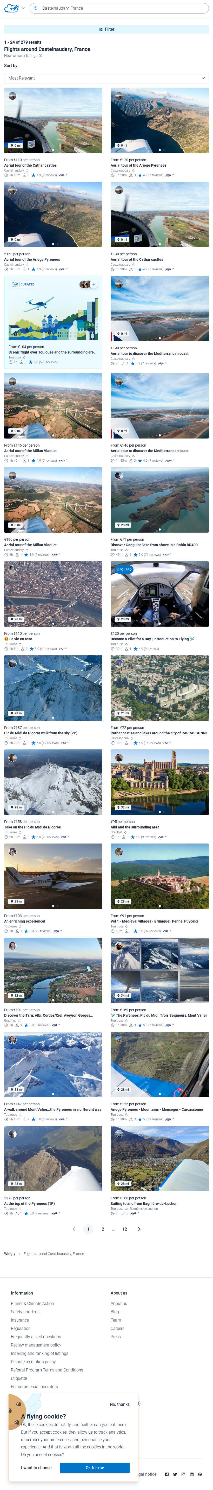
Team (116, 1320)
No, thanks (120, 1404)
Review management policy (36, 1345)
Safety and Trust (26, 1311)
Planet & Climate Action (32, 1303)
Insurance (20, 1320)
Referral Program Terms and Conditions (47, 1370)
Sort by (10, 65)
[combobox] (119, 8)
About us (119, 1303)
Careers (117, 1328)
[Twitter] (175, 1474)
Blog (115, 1311)
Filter (110, 29)
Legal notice (145, 1474)
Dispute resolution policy (33, 1361)
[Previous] (74, 1229)
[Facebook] (167, 1474)
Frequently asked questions (36, 1336)
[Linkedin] (192, 1474)
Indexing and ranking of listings (39, 1353)
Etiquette (19, 1378)
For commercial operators (34, 1386)
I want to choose (36, 1467)
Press (116, 1336)
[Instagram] (183, 1474)
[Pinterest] (200, 1474)
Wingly (9, 1254)
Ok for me (95, 1467)
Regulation (21, 1328)
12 (124, 1229)
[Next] (139, 1229)
